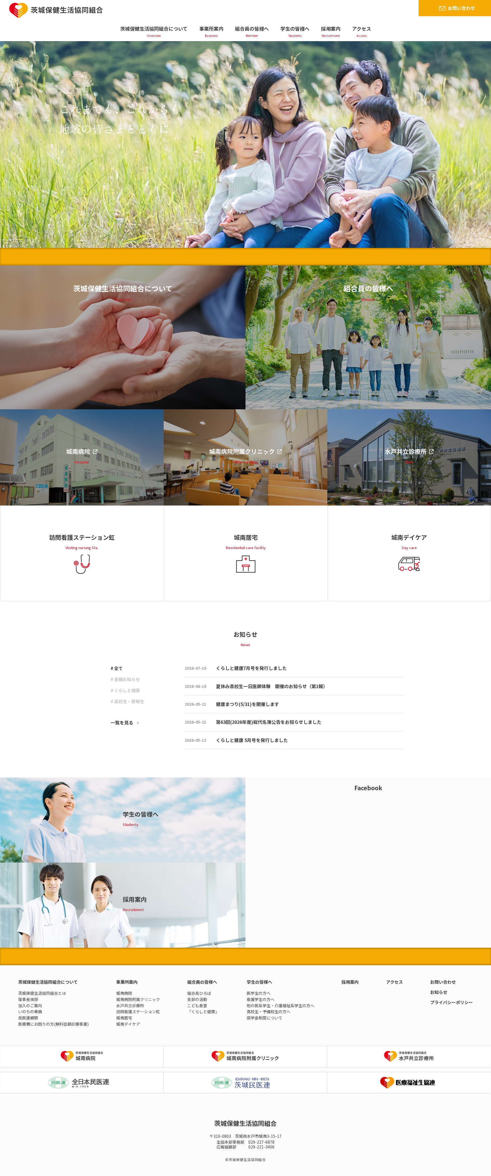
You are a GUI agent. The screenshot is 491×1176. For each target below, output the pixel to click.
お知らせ (438, 992)
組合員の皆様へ (252, 28)
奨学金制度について (264, 1018)
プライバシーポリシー (451, 1002)
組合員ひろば (199, 993)
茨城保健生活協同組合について (154, 28)
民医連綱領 (28, 1018)
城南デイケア (128, 1024)
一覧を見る (122, 722)
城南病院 (124, 993)
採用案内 (330, 28)
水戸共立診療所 (130, 1005)
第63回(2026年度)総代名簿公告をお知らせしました (268, 721)
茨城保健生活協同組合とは (42, 993)
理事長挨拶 (28, 999)
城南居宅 (124, 1018)
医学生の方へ (259, 993)
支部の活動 (197, 999)
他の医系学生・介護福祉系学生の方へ (280, 1005)
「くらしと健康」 (203, 1011)
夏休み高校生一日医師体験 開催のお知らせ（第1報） (272, 686)
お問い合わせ (461, 8)
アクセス (361, 28)
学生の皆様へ (294, 28)
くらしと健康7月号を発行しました (251, 668)
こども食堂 (197, 1005)
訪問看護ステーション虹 (138, 1011)
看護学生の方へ (260, 999)
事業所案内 (211, 28)
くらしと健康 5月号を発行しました (252, 740)
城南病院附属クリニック (138, 999)
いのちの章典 (30, 1011)
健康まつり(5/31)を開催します (247, 704)
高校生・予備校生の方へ (268, 1011)
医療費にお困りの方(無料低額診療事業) (53, 1024)
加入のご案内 (30, 1005)
